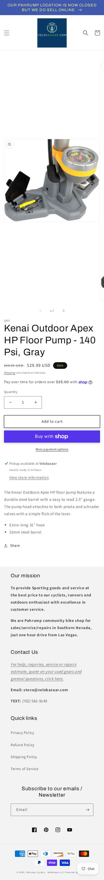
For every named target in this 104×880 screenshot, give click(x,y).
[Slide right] (64, 311)
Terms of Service (25, 768)
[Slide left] (40, 311)
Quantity (10, 392)
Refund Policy (22, 744)
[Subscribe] (87, 810)
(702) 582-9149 (34, 700)
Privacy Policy (22, 732)
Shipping (9, 372)
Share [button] (15, 545)
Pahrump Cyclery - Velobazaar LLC (45, 872)
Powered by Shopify (76, 872)
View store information (29, 477)
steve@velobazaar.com (45, 689)
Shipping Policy (24, 756)
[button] (7, 33)
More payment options (52, 449)
